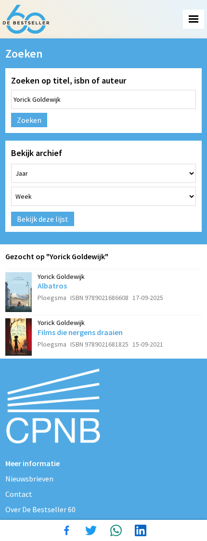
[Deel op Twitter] (91, 530)
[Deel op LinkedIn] (140, 530)
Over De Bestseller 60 (40, 509)
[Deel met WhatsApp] (116, 530)
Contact (18, 494)
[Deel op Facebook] (66, 530)
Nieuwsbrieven (29, 478)
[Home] (26, 19)
